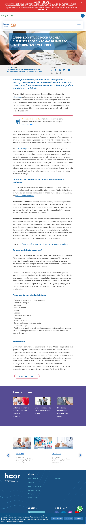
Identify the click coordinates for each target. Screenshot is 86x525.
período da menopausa (24, 196)
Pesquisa (31, 494)
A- (57, 73)
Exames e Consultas (35, 486)
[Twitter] (64, 70)
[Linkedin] (60, 70)
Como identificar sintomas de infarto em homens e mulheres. (46, 244)
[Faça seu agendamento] (80, 509)
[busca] (83, 16)
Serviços (31, 482)
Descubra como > (28, 124)
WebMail (58, 479)
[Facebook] (55, 70)
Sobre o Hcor (32, 498)
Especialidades (33, 479)
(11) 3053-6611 (9, 16)
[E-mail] (69, 70)
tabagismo (17, 97)
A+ (52, 73)
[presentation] (8, 455)
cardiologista (23, 148)
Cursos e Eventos (34, 490)
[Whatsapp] (51, 70)
